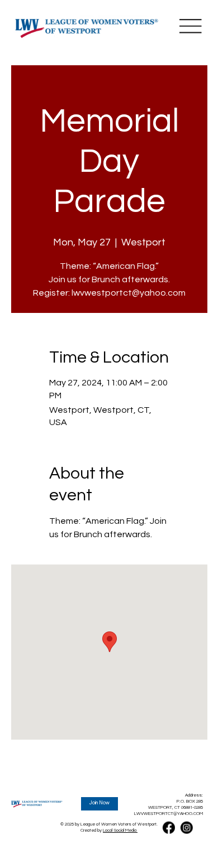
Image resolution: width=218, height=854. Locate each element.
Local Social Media (120, 830)
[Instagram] (186, 827)
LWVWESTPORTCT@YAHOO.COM (168, 813)
